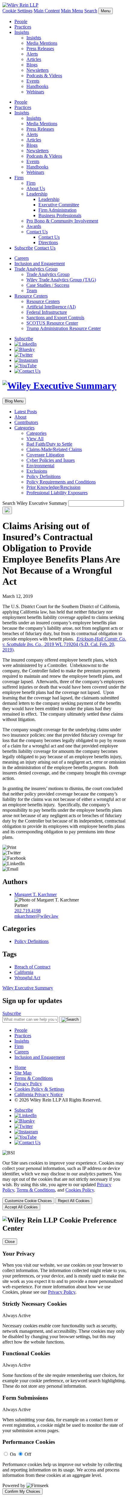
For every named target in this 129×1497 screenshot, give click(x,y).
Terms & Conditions (33, 1078)
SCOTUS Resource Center (52, 323)
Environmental (40, 465)
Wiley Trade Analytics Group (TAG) (61, 279)
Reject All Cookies (74, 1201)
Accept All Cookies (21, 1207)
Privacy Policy (28, 1083)
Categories (24, 427)
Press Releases (40, 48)
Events (32, 80)
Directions (48, 242)
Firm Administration (57, 210)
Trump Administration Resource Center (63, 328)
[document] (64, 1355)
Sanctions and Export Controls (55, 317)
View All (35, 438)
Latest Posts (25, 411)
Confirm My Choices (22, 1491)
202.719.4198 (27, 910)
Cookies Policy (79, 1189)
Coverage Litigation (45, 454)
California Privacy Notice (38, 1094)
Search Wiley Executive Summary (34, 503)
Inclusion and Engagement (39, 263)
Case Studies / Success (47, 285)
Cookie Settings (17, 10)
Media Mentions (41, 43)
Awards (33, 226)
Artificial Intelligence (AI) (51, 306)
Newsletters (37, 70)
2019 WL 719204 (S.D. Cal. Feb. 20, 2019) (64, 644)
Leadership (36, 193)
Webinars (35, 91)
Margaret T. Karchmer (35, 894)
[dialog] (64, 1185)
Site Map (23, 1072)
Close (10, 1241)
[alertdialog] (64, 1355)
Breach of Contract (32, 966)
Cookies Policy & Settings (39, 1089)
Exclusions (36, 471)
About (20, 417)
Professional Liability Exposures (57, 492)
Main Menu (72, 10)
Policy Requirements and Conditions (61, 481)
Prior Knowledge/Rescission (53, 487)
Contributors (26, 422)
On (13, 1454)
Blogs (32, 64)
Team (31, 290)
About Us (35, 188)
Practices (22, 26)
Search (90, 10)
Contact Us (37, 231)
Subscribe (23, 247)
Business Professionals (59, 215)
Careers (21, 258)
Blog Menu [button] (14, 401)
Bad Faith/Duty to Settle (49, 444)
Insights (21, 32)
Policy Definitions (43, 476)
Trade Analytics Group (36, 268)
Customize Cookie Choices (28, 1201)
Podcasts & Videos (44, 75)
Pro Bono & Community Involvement (62, 220)
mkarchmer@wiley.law (36, 916)
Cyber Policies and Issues (50, 460)
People (20, 21)
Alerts (32, 53)
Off (28, 1454)
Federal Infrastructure (46, 312)
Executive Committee (58, 204)
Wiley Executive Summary (27, 987)
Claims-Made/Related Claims (54, 449)
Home (20, 1067)
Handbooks (37, 86)
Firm (18, 177)
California (23, 972)
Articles (33, 59)
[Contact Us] (27, 371)
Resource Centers (31, 295)
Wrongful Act (27, 977)
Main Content (47, 10)
